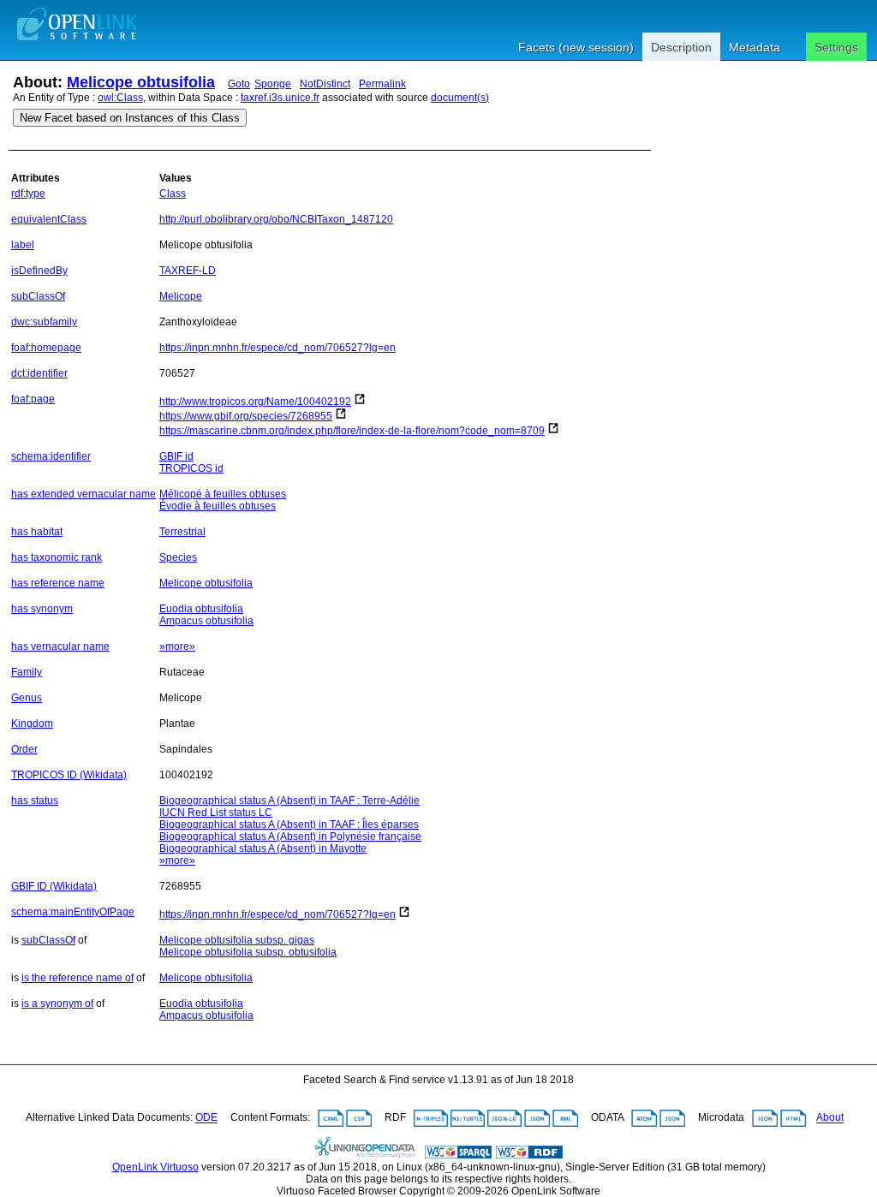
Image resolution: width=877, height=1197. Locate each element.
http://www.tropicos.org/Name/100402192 (255, 402)
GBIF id (176, 456)
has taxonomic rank (56, 557)
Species (178, 557)
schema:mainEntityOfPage (72, 912)
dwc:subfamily (44, 322)
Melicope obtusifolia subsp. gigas (236, 940)
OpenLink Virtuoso (155, 1167)
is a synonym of (57, 1003)
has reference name (57, 583)
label (22, 245)
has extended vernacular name (83, 494)
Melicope (180, 296)
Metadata (754, 47)
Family (26, 672)
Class (172, 194)
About (830, 1118)
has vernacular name (60, 646)
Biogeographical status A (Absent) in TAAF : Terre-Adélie (289, 801)
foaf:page (33, 399)
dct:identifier (39, 373)
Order (24, 749)
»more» (177, 646)
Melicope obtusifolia (141, 82)
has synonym (42, 609)
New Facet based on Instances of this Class (130, 117)
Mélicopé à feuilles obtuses (222, 494)
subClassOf (38, 296)
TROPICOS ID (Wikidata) (69, 775)
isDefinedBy (39, 271)
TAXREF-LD (187, 271)
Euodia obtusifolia (201, 609)
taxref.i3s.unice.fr (280, 98)
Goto (239, 84)
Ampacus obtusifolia (206, 621)
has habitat (37, 532)
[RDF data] (529, 1155)
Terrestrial (182, 532)
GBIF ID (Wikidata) (54, 886)
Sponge (272, 84)
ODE (206, 1118)
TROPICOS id (191, 468)
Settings (836, 47)
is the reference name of (77, 978)
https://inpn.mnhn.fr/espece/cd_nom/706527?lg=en (277, 348)
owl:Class (120, 98)
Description (681, 47)
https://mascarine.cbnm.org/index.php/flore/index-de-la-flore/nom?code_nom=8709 (352, 431)
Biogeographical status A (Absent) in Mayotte (263, 849)
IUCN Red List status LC (215, 813)
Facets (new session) (576, 47)
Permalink (382, 84)
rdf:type (28, 194)
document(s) (460, 98)
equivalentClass (49, 219)
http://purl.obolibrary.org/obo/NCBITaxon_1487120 (276, 219)
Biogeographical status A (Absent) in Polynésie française (290, 837)
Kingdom (32, 724)
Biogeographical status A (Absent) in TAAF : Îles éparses (289, 825)
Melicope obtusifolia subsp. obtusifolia (248, 952)
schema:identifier (51, 456)
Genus (26, 698)
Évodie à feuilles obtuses (217, 506)
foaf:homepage (46, 348)
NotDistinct (325, 84)
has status (34, 801)
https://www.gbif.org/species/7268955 (245, 416)
